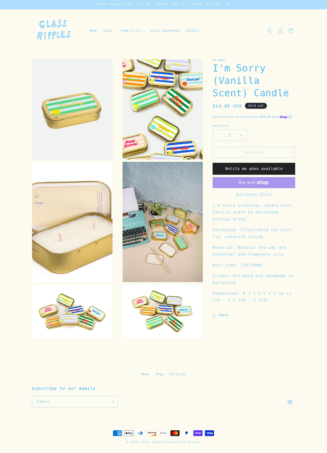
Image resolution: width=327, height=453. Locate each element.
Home (145, 374)
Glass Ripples (153, 442)
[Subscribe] (112, 401)
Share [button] (223, 315)
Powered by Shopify (183, 442)
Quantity (221, 125)
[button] (109, 31)
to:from (219, 60)
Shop (159, 374)
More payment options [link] (254, 194)
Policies (178, 374)
